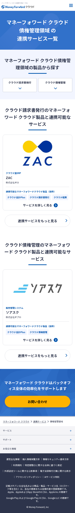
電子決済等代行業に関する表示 (55, 471)
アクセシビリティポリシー (29, 476)
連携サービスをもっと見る (37, 220)
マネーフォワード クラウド (16, 421)
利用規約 (17, 465)
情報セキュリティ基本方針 (56, 459)
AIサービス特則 (51, 476)
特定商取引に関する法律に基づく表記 (43, 465)
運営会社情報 (12, 459)
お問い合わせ (37, 401)
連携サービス (39, 421)
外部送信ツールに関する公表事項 (20, 471)
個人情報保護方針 (31, 459)
